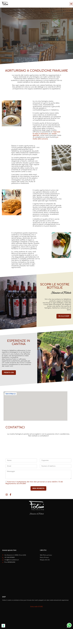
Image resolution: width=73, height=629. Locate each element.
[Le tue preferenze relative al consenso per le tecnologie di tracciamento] (3, 625)
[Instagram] (7, 494)
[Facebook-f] (10, 494)
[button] (71, 3)
